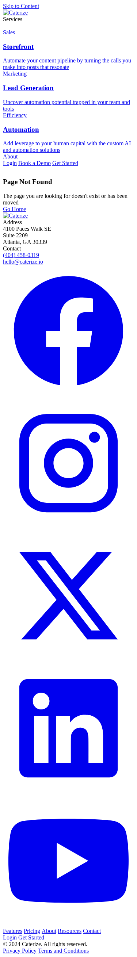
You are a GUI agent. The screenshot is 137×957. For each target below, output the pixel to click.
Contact (92, 931)
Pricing (32, 931)
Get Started (65, 163)
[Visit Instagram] (68, 464)
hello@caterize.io (23, 262)
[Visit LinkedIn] (68, 729)
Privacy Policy (20, 951)
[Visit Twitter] (68, 596)
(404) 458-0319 (21, 255)
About (10, 156)
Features (12, 931)
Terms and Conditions (63, 951)
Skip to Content (21, 6)
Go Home (14, 209)
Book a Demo (34, 163)
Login (10, 163)
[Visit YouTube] (68, 861)
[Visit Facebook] (68, 331)
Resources (69, 931)
